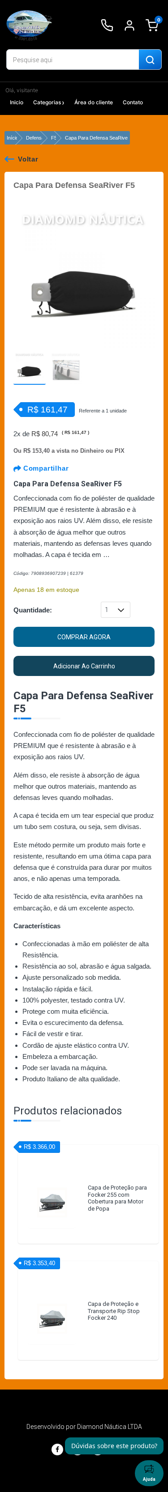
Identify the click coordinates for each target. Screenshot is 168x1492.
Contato (133, 102)
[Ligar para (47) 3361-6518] (107, 25)
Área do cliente (93, 102)
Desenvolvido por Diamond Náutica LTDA (84, 1426)
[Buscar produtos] (150, 60)
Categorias (47, 102)
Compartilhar (45, 468)
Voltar (28, 159)
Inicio (16, 102)
